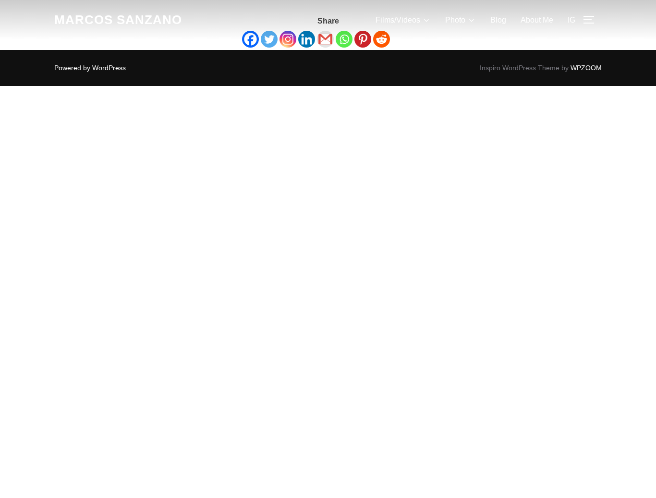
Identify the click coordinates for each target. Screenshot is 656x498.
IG (571, 20)
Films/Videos (398, 20)
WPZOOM (586, 68)
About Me (537, 20)
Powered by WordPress (90, 68)
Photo (455, 20)
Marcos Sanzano (118, 19)
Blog (498, 20)
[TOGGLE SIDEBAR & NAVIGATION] (592, 19)
